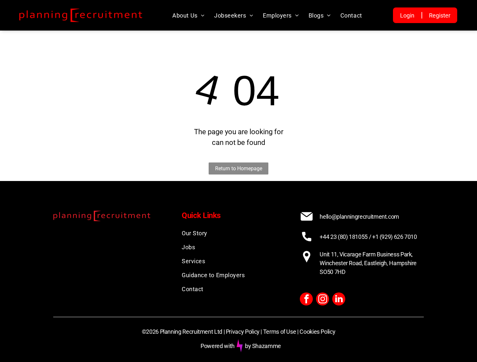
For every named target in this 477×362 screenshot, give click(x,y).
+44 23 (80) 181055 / (345, 236)
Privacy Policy (243, 331)
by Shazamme (263, 346)
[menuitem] (188, 15)
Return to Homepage (238, 168)
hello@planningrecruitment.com (359, 216)
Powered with (218, 346)
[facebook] (306, 299)
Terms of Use (279, 331)
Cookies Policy (317, 331)
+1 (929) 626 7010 (394, 236)
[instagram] (322, 299)
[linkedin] (338, 299)
